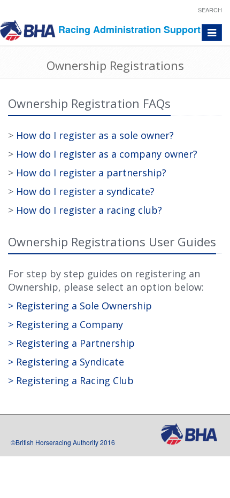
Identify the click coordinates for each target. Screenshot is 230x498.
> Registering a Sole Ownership (80, 305)
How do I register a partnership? (91, 172)
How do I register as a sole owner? (95, 135)
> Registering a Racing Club (71, 380)
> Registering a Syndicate (66, 361)
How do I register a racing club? (89, 210)
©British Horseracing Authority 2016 (63, 442)
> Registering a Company (65, 324)
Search (210, 9)
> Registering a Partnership (71, 343)
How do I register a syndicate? (85, 191)
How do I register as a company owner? (106, 153)
